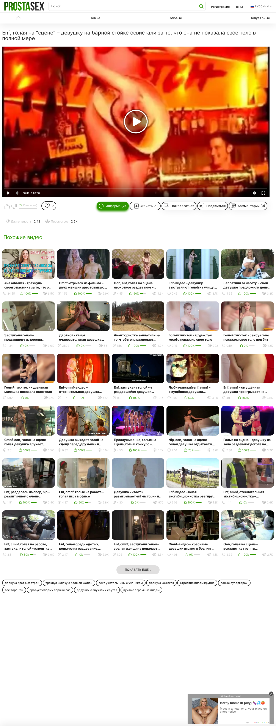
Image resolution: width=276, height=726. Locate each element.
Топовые (175, 18)
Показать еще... (138, 569)
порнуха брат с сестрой (22, 583)
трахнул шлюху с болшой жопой (68, 583)
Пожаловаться (182, 206)
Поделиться (216, 206)
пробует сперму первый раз (50, 590)
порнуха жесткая (161, 583)
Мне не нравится (14, 206)
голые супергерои (234, 583)
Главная (18, 18)
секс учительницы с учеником (121, 583)
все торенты (14, 590)
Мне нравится (7, 206)
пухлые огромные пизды (141, 590)
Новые (95, 18)
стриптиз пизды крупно (197, 583)
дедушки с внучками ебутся (97, 590)
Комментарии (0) (251, 206)
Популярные (260, 18)
